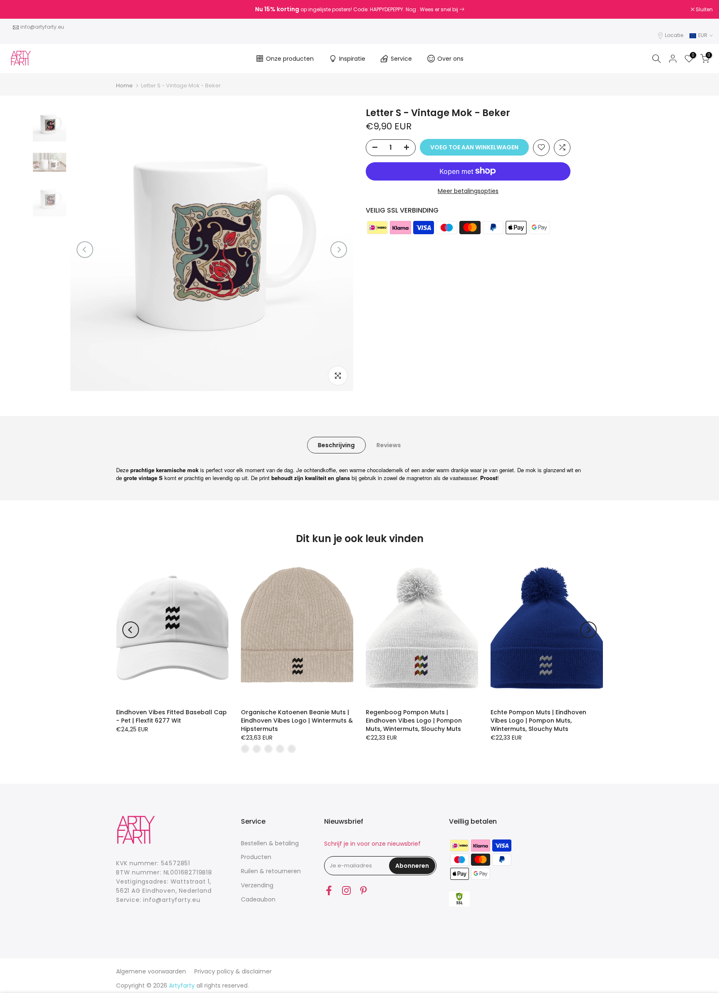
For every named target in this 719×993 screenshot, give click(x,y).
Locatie (674, 35)
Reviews (389, 445)
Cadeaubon (258, 899)
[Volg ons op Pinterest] (363, 890)
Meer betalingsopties (468, 190)
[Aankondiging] (359, 10)
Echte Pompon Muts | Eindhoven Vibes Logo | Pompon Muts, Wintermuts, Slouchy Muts (538, 720)
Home (124, 85)
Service (401, 58)
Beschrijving (336, 445)
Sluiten (19, 9)
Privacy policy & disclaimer (233, 971)
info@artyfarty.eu (42, 26)
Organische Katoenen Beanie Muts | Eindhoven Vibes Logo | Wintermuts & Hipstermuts (297, 720)
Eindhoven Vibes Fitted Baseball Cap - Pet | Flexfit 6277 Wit (171, 716)
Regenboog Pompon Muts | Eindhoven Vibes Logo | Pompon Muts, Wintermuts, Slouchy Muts (414, 720)
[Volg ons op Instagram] (346, 890)
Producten (256, 857)
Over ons (450, 58)
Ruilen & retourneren (271, 871)
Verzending (257, 885)
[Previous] (85, 249)
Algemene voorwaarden (151, 971)
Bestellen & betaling (270, 843)
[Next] (338, 249)
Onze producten (290, 58)
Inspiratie (352, 58)
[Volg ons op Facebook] (329, 890)
